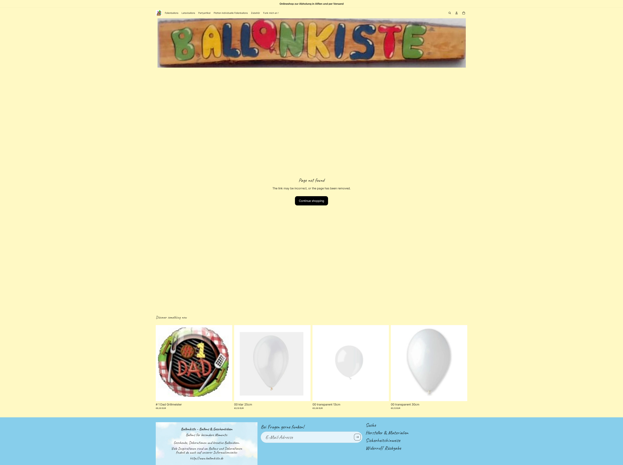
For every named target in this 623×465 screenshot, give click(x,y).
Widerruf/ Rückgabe (383, 448)
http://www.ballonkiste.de (206, 458)
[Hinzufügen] (305, 396)
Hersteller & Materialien (387, 432)
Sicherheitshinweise (383, 440)
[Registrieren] (357, 437)
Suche (371, 425)
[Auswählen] (227, 396)
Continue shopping (311, 201)
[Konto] (456, 13)
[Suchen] (449, 13)
